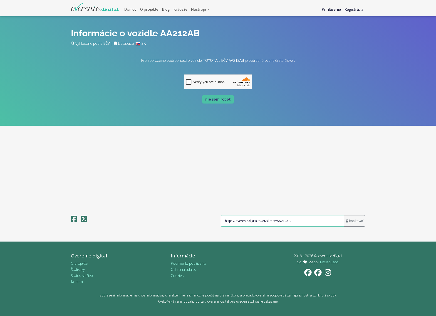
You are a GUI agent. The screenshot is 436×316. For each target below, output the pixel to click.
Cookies (177, 275)
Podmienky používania (188, 263)
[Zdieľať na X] (84, 220)
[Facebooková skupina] (318, 273)
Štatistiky (78, 269)
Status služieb (82, 275)
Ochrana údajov (183, 269)
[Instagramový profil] (327, 273)
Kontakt (77, 281)
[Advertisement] (218, 168)
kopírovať (355, 221)
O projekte (79, 263)
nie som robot (218, 99)
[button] (200, 9)
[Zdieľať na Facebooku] (74, 220)
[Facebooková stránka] (308, 273)
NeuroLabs (329, 261)
